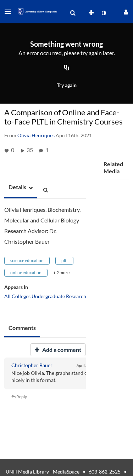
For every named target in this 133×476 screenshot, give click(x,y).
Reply (21, 396)
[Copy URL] (66, 68)
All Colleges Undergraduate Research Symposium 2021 (64, 296)
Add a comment (61, 349)
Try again (67, 85)
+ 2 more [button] (61, 272)
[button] (10, 12)
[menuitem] (72, 13)
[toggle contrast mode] (103, 13)
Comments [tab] (22, 327)
